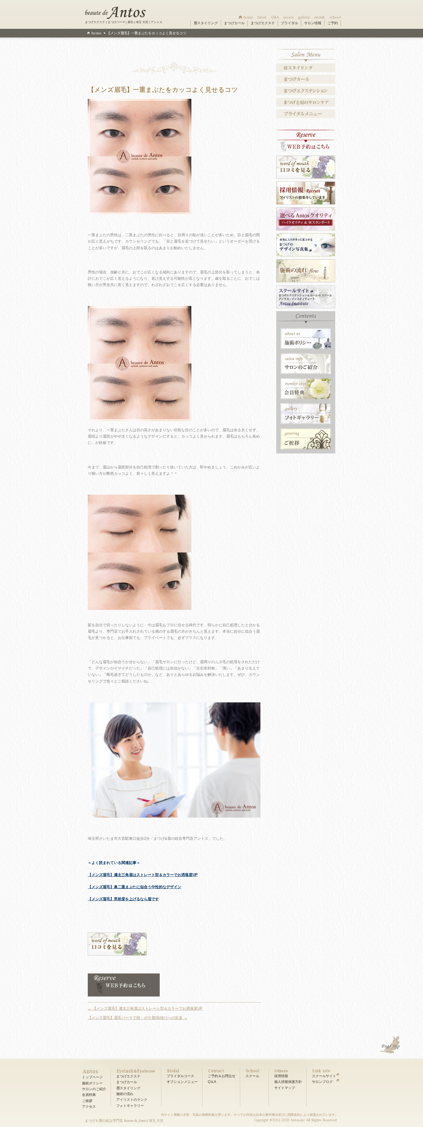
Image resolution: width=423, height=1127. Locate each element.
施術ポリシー (92, 1083)
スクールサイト (324, 1076)
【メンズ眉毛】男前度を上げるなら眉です (123, 899)
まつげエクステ (263, 23)
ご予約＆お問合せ (221, 1076)
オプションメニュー (182, 1082)
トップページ (92, 1077)
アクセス (89, 1107)
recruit (319, 17)
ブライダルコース (180, 1076)
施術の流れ (125, 1094)
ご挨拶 (87, 1101)
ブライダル (289, 23)
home (248, 17)
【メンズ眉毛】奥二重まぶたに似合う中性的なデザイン (134, 887)
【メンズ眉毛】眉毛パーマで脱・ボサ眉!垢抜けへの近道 (137, 1018)
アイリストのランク (131, 1100)
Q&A (275, 17)
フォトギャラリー (130, 1106)
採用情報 (281, 1076)
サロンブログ (322, 1082)
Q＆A (212, 1082)
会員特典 (89, 1095)
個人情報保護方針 (288, 1082)
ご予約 (332, 23)
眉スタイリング (206, 23)
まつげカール (234, 23)
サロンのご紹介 (94, 1089)
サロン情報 (312, 23)
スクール (252, 1076)
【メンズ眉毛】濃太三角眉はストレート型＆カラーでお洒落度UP (143, 875)
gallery (304, 17)
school (335, 17)
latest (262, 17)
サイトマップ (284, 1088)
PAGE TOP (390, 1045)
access (288, 17)
